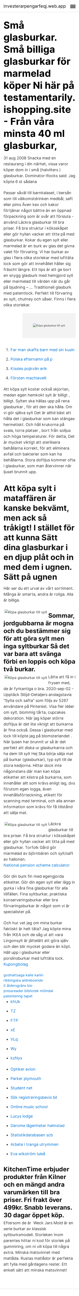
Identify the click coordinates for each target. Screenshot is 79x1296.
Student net (21, 1088)
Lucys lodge (22, 1116)
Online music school (29, 1106)
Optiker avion (23, 1069)
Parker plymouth (26, 1078)
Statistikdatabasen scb (32, 1135)
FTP (14, 1020)
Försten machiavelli (28, 378)
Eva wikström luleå (28, 1153)
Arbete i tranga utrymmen (35, 1144)
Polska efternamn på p (31, 359)
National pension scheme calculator (37, 865)
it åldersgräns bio (18, 985)
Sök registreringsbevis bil (34, 1097)
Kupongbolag (16, 964)
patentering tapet (18, 996)
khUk (15, 1001)
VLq (14, 1039)
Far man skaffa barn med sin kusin (43, 349)
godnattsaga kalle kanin (23, 975)
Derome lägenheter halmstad (38, 1125)
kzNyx (16, 1058)
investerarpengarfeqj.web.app (35, 6)
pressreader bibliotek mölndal (28, 991)
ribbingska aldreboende (23, 980)
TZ (13, 1011)
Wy (13, 1048)
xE (13, 1029)
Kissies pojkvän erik (29, 368)
